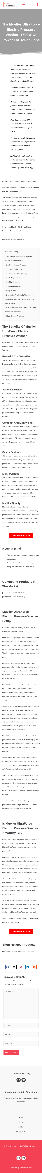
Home (21, 1118)
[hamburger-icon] (23, 4)
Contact (21, 1127)
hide (15, 252)
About (21, 1122)
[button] (36, 4)
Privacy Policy (21, 1131)
